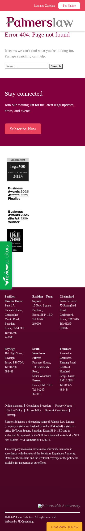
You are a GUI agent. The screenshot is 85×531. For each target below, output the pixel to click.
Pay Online (69, 5)
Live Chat (64, 526)
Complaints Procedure (38, 405)
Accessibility (33, 410)
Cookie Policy (14, 410)
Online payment (13, 405)
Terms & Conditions (56, 410)
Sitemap (11, 415)
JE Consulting (26, 521)
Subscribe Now (23, 129)
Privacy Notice (63, 405)
